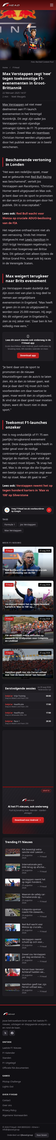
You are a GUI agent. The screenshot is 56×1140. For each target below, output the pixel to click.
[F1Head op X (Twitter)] (5, 1033)
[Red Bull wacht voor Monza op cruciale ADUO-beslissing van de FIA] (28, 562)
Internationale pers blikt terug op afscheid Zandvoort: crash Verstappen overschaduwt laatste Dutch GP (34, 866)
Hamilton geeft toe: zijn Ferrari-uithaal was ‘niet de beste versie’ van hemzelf (26, 673)
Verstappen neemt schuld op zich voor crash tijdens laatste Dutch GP (32, 940)
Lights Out (7, 1086)
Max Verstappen (13, 104)
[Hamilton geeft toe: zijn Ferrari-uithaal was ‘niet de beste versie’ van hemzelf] (28, 664)
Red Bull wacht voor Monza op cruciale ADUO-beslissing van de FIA (26, 218)
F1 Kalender (8, 1052)
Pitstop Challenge (11, 1081)
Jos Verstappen (28, 524)
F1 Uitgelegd (9, 1062)
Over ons (7, 1105)
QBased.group (26, 1135)
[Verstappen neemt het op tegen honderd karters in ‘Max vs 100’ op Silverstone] (28, 596)
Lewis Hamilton (35, 239)
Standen (6, 1057)
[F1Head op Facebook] (12, 1033)
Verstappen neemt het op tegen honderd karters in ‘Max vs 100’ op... (27, 605)
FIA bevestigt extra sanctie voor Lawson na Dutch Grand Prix (34, 851)
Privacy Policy (9, 1110)
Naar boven (42, 1135)
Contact (6, 1100)
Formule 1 (10, 524)
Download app (28, 355)
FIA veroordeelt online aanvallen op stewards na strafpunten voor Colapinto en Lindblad (26, 638)
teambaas (43, 133)
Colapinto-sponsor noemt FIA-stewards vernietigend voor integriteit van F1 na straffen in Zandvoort (33, 910)
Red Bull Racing (41, 177)
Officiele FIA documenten (15, 1067)
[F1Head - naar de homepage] (11, 5)
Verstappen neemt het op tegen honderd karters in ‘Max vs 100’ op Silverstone (27, 490)
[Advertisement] (28, 762)
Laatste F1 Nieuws (11, 1047)
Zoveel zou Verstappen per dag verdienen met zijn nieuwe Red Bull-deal (34, 955)
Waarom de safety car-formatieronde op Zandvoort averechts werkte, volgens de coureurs (33, 895)
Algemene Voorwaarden (15, 1115)
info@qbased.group (10, 1129)
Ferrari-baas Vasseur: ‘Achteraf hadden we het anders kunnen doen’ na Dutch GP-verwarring (33, 970)
